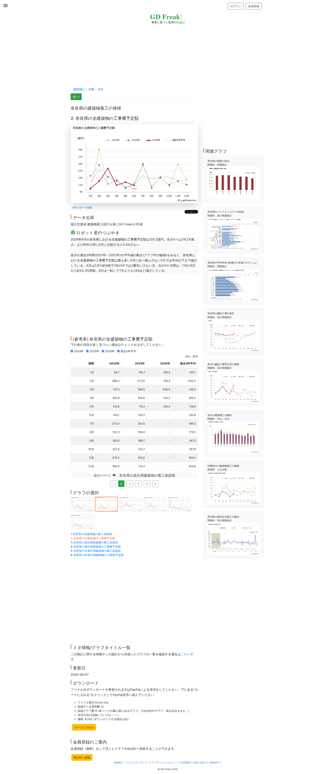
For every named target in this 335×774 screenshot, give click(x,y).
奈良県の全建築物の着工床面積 (92, 534)
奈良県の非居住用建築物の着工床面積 (97, 550)
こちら (185, 654)
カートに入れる (84, 727)
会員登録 (253, 6)
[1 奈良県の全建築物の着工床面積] (82, 504)
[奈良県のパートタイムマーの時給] (233, 233)
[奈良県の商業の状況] (233, 182)
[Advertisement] (167, 52)
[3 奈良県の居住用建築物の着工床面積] (131, 504)
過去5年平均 (129, 351)
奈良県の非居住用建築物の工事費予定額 (98, 555)
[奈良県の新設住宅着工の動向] (233, 538)
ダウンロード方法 (82, 207)
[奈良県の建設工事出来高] (233, 335)
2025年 (94, 351)
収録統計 (118, 762)
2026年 (110, 351)
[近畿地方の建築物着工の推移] (233, 487)
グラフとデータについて (138, 762)
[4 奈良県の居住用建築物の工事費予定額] (155, 504)
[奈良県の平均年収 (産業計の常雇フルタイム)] (233, 284)
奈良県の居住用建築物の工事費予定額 (97, 546)
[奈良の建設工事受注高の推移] (233, 386)
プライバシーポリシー (166, 762)
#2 (75, 96)
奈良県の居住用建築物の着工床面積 (95, 542)
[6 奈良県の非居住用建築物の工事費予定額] (82, 521)
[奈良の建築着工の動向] (233, 437)
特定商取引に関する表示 (193, 762)
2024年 (79, 351)
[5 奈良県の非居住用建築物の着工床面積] (179, 504)
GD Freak (166, 16)
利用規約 (213, 762)
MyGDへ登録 (82, 757)
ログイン (235, 6)
